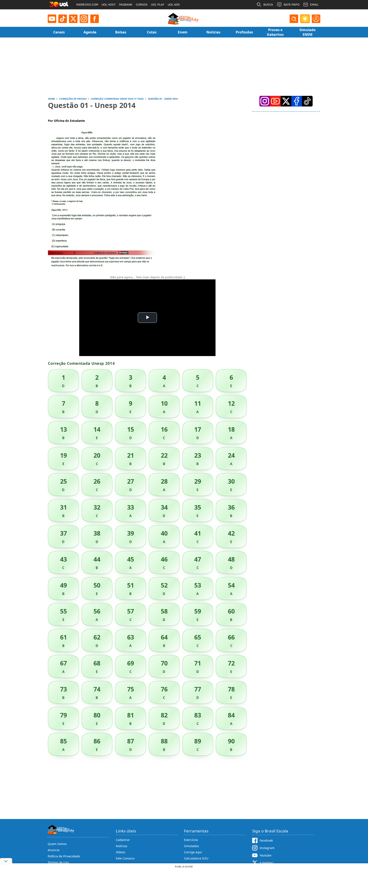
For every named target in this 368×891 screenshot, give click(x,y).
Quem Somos (57, 844)
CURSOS (142, 4)
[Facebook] (296, 101)
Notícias (121, 846)
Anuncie (53, 850)
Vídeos (120, 852)
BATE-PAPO (291, 4)
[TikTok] (62, 18)
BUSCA (268, 4)
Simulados (191, 846)
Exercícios (191, 840)
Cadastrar (123, 840)
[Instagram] (84, 18)
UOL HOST (109, 4)
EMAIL (314, 4)
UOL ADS (174, 4)
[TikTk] (307, 101)
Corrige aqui (193, 852)
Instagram (267, 848)
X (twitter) (266, 863)
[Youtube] (52, 18)
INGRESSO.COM (87, 4)
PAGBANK (125, 4)
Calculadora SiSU (196, 858)
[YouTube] (275, 101)
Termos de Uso (58, 862)
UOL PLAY (157, 4)
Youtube (265, 855)
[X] (73, 18)
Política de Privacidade (64, 856)
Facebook (266, 840)
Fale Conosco (125, 858)
